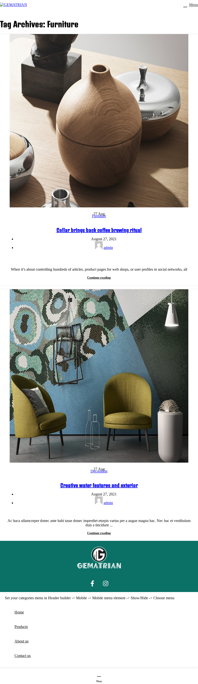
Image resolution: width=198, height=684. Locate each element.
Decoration (99, 471)
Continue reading (99, 277)
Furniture (99, 216)
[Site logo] (13, 5)
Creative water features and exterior (99, 485)
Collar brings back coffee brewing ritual (99, 230)
